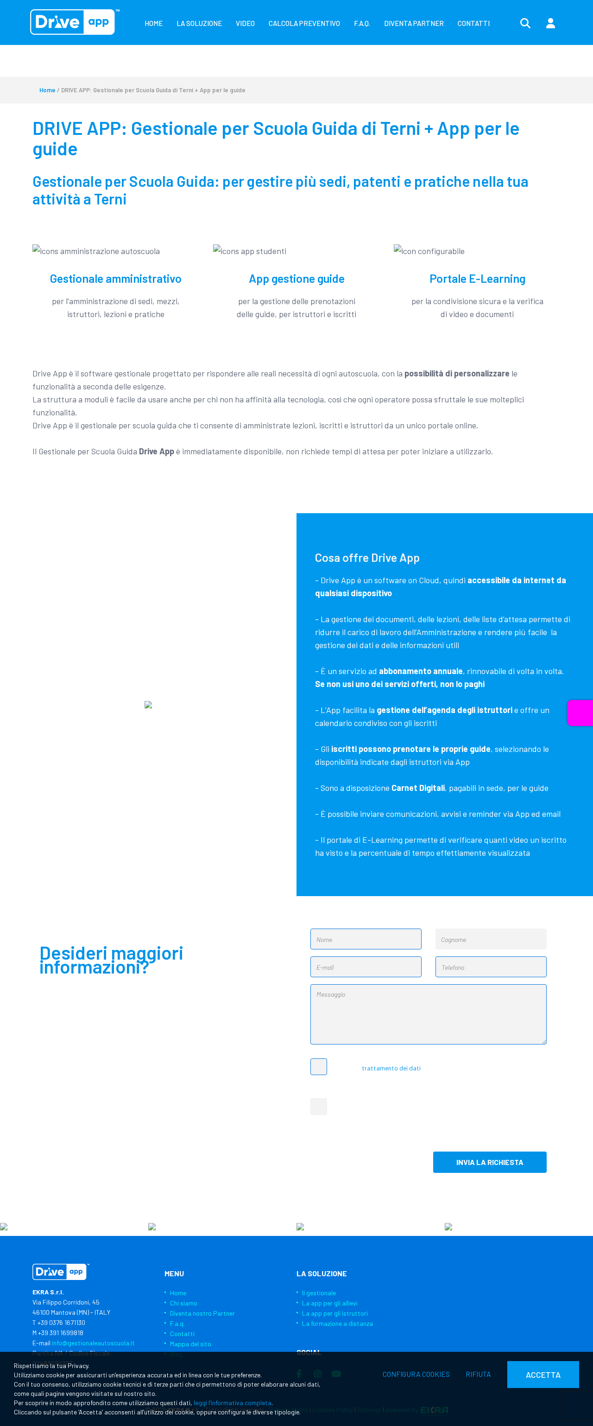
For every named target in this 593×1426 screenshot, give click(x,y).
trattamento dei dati (391, 1068)
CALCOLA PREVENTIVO (304, 23)
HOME (154, 23)
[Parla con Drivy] (580, 713)
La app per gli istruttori (335, 1313)
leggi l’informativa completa (232, 1403)
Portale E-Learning (477, 278)
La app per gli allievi (330, 1303)
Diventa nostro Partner (202, 1313)
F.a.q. (177, 1323)
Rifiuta (478, 1373)
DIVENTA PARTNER (414, 23)
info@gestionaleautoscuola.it (93, 1343)
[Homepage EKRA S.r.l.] (75, 22)
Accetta (543, 1374)
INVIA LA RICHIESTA (490, 1162)
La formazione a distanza (337, 1323)
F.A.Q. (362, 23)
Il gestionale (319, 1293)
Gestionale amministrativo (116, 278)
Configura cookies (416, 1373)
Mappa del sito (190, 1344)
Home (47, 90)
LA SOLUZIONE (199, 23)
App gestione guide (297, 278)
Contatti (182, 1333)
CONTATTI (474, 23)
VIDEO (245, 23)
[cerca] (525, 23)
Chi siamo (183, 1303)
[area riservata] (550, 23)
